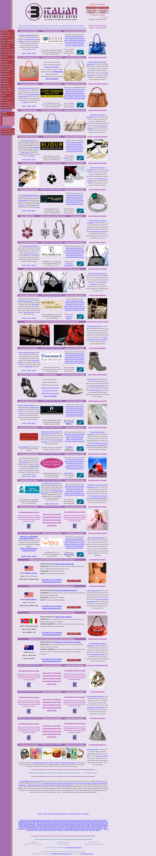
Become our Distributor (50, 396)
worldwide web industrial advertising (74, 546)
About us (40, 813)
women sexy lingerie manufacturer (75, 459)
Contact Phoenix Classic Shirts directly (75, 495)
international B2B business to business (73, 829)
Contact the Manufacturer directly (74, 204)
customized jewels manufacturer (30, 195)
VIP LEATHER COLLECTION (72, 269)
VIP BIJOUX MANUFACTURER (52, 136)
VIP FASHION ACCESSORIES (97, 718)
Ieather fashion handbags (30, 246)
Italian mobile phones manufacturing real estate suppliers (47, 821)
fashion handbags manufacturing (74, 300)
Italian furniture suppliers (41, 830)
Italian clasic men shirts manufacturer (74, 485)
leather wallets (35, 304)
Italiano (34, 53)
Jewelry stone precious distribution (75, 200)
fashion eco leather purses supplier (74, 36)
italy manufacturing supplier (34, 829)
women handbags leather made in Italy (74, 306)
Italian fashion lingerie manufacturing (74, 466)
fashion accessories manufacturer (74, 142)
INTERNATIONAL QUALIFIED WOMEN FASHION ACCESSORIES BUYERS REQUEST (52, 559)
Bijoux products (29, 140)
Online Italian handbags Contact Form (75, 441)
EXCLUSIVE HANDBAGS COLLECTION (51, 110)
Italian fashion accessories (94, 326)
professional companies (68, 762)
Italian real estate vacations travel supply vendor (78, 826)
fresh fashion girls (28, 312)
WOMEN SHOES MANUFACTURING (28, 374)
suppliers (51, 762)
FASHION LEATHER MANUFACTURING (74, 83)
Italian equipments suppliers (63, 785)
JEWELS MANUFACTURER (28, 216)
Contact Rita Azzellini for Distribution (74, 257)
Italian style (21, 205)
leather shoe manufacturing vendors (74, 361)
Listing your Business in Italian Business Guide (55, 813)
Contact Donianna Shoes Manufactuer (74, 362)
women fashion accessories (97, 231)
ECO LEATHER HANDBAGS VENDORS (28, 57)
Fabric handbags (23, 446)
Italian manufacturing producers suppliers (48, 825)
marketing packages (69, 553)
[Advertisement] (63, 803)
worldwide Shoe (28, 366)
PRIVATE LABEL (58, 71)
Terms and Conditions (75, 813)
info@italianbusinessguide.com (73, 847)
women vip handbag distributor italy (74, 91)
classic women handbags (33, 94)
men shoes (21, 362)
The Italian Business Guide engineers (29, 781)
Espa (33, 556)
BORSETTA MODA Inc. (31, 599)
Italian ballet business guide (32, 827)
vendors (57, 762)
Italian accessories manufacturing (74, 437)
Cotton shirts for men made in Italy (75, 491)
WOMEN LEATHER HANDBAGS (63, 617)
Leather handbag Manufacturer (26, 88)
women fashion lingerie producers (74, 463)
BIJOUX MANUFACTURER (29, 163)
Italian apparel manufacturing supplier (42, 820)
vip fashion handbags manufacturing (74, 93)
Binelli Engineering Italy (87, 853)
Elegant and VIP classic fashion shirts (75, 493)
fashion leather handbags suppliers (74, 249)
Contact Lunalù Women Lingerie (74, 468)
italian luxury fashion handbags (74, 255)
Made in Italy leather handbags (74, 439)
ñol (35, 556)
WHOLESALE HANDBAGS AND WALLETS (66, 590)
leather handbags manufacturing (74, 248)
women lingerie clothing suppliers (87, 783)
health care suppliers (94, 830)
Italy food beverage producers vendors (50, 822)
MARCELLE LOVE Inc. (31, 573)
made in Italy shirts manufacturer (74, 408)
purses (36, 47)
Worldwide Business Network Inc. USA (61, 853)
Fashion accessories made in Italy (74, 435)
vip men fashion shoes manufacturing (75, 357)
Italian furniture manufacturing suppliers (58, 830)
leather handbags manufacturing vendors (75, 96)
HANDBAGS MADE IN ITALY (30, 269)
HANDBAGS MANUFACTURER (29, 110)
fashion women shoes (95, 390)
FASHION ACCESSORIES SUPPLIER (97, 83)
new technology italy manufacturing (94, 829)
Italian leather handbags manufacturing (74, 434)
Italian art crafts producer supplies (61, 820)
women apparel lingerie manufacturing (53, 783)
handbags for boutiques (30, 253)
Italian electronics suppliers (71, 783)
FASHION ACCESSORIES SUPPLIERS (97, 665)
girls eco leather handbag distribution (74, 38)
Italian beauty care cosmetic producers (52, 829)
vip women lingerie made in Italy (74, 465)
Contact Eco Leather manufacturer (74, 45)
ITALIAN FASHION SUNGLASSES (97, 612)
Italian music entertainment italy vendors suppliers (73, 825)
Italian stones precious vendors (74, 198)
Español (29, 53)
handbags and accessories (25, 300)
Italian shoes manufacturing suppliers (33, 826)
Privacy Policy (85, 813)
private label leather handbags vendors (74, 94)
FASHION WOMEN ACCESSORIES (74, 163)
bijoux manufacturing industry (74, 144)
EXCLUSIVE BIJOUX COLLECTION (51, 163)
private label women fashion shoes (50, 387)
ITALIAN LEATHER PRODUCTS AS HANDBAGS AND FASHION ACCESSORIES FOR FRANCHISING (51, 321)
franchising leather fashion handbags (74, 302)
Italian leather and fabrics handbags (50, 431)
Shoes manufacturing (92, 379)
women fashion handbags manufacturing (74, 40)
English (24, 53)
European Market (35, 147)
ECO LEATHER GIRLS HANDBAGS (74, 57)
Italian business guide (25, 820)
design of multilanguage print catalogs (75, 542)
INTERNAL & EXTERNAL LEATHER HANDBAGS (52, 269)
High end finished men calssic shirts (74, 487)
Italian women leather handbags (96, 537)
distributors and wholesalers (51, 67)
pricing (38, 207)
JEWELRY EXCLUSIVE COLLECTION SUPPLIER (53, 216)
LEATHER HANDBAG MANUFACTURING (74, 110)
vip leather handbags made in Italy (74, 253)
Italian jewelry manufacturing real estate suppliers (49, 824)
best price (32, 156)
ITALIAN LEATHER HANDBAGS (97, 189)
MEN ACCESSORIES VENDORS (74, 401)
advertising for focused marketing (74, 538)
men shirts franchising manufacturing (74, 412)
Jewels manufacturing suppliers (74, 197)
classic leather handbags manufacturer (74, 89)
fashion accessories (46, 433)
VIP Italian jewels (22, 200)
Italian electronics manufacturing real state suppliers (77, 821)
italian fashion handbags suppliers (75, 304)
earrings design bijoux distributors (74, 147)
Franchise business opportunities (74, 413)
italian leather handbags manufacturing (74, 308)
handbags (26, 102)
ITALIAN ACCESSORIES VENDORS (97, 533)
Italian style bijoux (25, 152)
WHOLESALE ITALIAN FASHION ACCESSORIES (68, 642)
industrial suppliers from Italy (34, 785)
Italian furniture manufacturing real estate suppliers (74, 822)
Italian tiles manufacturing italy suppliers (54, 826)
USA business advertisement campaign (74, 544)
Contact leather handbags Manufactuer (74, 98)
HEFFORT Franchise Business (26, 405)
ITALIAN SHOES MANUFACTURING (97, 374)
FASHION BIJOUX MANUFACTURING (75, 136)
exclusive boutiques (69, 422)
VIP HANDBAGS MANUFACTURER (51, 31)
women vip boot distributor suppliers (74, 355)
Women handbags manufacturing (95, 696)
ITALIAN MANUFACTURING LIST (97, 744)
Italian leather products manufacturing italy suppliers (76, 824)
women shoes (35, 360)
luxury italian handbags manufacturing (75, 251)
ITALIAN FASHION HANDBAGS (97, 559)
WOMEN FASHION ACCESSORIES (97, 401)
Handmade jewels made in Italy (74, 202)
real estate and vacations (49, 785)
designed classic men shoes (50, 390)
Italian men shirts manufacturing (74, 489)
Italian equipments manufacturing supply (29, 822)
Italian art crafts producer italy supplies (70, 827)
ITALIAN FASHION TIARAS (97, 691)
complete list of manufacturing (41, 762)
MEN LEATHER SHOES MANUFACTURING (73, 374)
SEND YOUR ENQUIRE (52, 78)
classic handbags (23, 96)
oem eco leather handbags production (75, 42)
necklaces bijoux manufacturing (74, 151)
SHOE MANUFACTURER (50, 374)
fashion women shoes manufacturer (74, 353)
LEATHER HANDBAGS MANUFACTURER (75, 31)
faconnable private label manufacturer (75, 359)
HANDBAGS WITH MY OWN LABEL (64, 564)
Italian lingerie (68, 473)
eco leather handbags (30, 39)
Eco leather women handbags (27, 35)
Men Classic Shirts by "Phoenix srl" (51, 483)
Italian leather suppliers (93, 590)
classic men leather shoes (97, 385)
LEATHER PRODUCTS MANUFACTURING (97, 321)
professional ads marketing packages (74, 540)
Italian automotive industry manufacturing (82, 820)
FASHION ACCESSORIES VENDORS (97, 136)
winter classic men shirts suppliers (74, 410)
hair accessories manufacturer (74, 149)
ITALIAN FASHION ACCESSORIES (29, 31)
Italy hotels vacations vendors (96, 822)
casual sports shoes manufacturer (50, 393)
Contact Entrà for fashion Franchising (74, 310)
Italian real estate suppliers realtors (79, 830)
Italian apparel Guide (92, 749)
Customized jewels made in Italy (74, 195)
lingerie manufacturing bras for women (75, 461)
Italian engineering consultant (99, 821)
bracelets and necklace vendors (74, 145)
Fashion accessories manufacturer (97, 273)
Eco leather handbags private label (74, 43)
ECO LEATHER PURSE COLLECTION (52, 57)
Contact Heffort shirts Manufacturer (74, 415)
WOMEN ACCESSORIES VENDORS (74, 189)
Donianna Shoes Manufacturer (26, 352)
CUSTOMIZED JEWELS (77, 216)
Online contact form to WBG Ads (74, 548)
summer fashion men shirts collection (74, 406)
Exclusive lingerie (23, 462)
